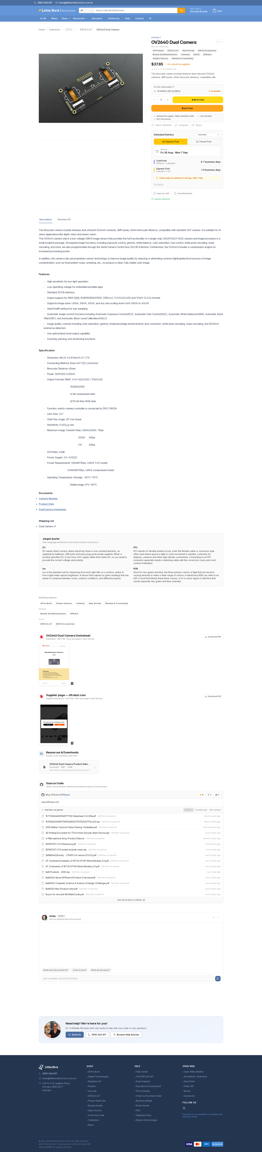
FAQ (138, 1110)
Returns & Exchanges (146, 1120)
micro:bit (92, 1091)
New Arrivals (188, 50)
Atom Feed (189, 1081)
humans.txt (189, 1096)
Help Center (142, 1071)
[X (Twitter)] (184, 1108)
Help (127, 18)
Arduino (92, 1086)
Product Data (46, 503)
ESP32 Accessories (207, 50)
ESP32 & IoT (86, 29)
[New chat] (214, 917)
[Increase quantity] (168, 99)
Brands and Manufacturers (165, 54)
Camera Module (48, 498)
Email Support (143, 1081)
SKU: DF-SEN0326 (159, 46)
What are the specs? (100, 970)
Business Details (144, 1100)
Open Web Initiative (194, 1071)
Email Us (76, 1034)
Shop (64, 18)
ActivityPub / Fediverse (195, 1076)
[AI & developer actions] (219, 41)
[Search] (181, 10)
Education (97, 18)
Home (42, 29)
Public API (189, 1086)
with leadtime (173, 91)
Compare (183, 125)
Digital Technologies (98, 1076)
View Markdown (184, 193)
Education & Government (148, 1086)
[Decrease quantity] (154, 99)
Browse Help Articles (128, 1034)
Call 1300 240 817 (145, 1076)
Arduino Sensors (160, 58)
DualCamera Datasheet (52, 509)
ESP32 (69, 29)
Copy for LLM (163, 193)
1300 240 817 (99, 1034)
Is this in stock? (79, 970)
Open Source (95, 1110)
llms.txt (187, 1091)
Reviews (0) (64, 219)
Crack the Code (96, 1115)
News (54, 18)
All (44, 18)
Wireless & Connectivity (182, 58)
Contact (139, 18)
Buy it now (187, 108)
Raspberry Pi (94, 1081)
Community (114, 18)
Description (45, 219)
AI (150, 18)
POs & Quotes (143, 1091)
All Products (158, 50)
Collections (54, 29)
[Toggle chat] (218, 917)
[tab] (170, 142)
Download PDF (214, 637)
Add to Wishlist (163, 125)
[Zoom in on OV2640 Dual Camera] (91, 88)
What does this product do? (55, 970)
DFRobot (207, 54)
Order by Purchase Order (149, 1096)
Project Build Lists (97, 1100)
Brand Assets (142, 1105)
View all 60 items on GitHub (129, 900)
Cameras (185, 54)
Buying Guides (95, 1105)
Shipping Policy (143, 1115)
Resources (78, 18)
